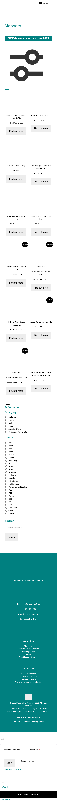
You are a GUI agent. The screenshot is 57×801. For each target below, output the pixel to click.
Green (11, 466)
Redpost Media (33, 717)
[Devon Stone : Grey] (16, 152)
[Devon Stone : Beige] (40, 102)
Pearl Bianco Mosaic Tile (40, 273)
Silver (10, 502)
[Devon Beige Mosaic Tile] (40, 203)
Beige (11, 443)
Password (35, 749)
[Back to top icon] (28, 697)
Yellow (11, 513)
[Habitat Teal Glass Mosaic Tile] (16, 309)
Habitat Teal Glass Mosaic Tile (16, 323)
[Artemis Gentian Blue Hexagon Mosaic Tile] (40, 359)
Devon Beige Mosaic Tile (41, 217)
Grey (10, 469)
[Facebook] (29, 624)
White (10, 511)
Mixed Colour (14, 481)
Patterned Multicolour (17, 487)
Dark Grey (12, 460)
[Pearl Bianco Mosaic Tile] (40, 253)
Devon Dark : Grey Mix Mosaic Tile (16, 116)
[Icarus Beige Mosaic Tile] (16, 253)
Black (10, 446)
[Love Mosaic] (12, 4)
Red (10, 499)
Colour (9, 437)
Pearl (10, 490)
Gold (10, 463)
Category (11, 412)
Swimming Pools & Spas (19, 432)
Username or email (12, 749)
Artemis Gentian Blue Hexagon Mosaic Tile (41, 374)
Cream (11, 458)
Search (11, 537)
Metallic (11, 478)
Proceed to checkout (28, 794)
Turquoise (12, 508)
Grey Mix (12, 472)
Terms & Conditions (21, 721)
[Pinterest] (29, 627)
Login (9, 763)
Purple (11, 496)
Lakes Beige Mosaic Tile (41, 322)
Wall (10, 423)
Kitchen (11, 420)
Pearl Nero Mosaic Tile (16, 377)
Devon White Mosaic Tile (16, 217)
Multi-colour (13, 484)
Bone (10, 452)
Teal (10, 505)
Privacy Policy (38, 721)
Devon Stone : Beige (40, 115)
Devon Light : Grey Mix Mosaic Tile (41, 167)
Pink (10, 493)
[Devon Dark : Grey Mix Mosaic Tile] (16, 102)
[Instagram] (29, 629)
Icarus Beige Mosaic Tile (16, 268)
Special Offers (14, 429)
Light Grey (12, 475)
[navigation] (28, 790)
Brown (11, 455)
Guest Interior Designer (28, 657)
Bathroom (12, 417)
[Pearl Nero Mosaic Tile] (16, 359)
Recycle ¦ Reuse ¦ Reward (28, 649)
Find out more (16, 131)
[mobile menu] (53, 4)
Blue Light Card (28, 651)
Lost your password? (12, 769)
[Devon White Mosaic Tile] (16, 203)
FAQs (28, 654)
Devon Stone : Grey (16, 165)
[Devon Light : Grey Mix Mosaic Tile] (40, 152)
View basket (5, 800)
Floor (10, 426)
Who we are (28, 646)
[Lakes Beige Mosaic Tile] (40, 309)
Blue (10, 449)
